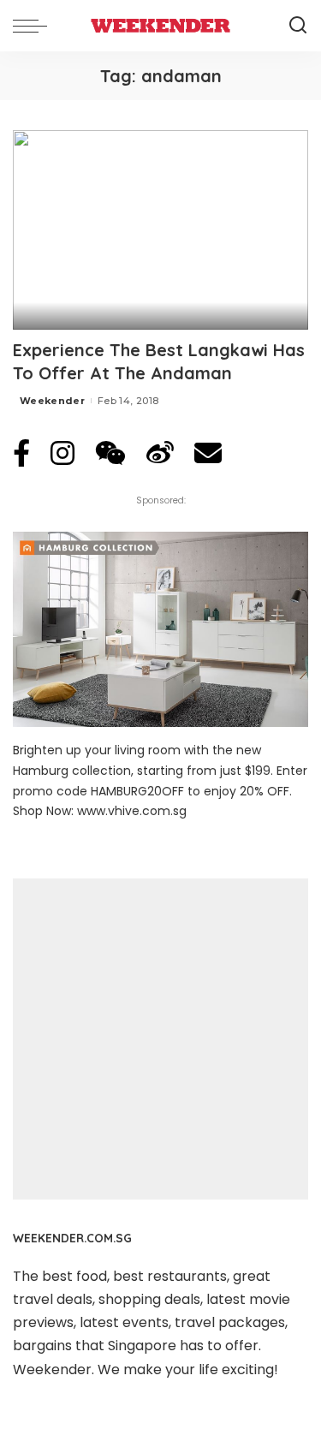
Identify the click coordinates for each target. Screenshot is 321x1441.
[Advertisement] (160, 1039)
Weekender (52, 401)
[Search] (298, 25)
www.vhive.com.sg (132, 810)
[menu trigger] (34, 25)
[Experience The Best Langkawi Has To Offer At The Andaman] (160, 230)
